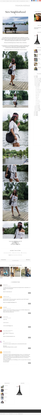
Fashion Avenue (22, 6)
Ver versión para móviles (15, 260)
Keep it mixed (38, 100)
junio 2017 (37, 85)
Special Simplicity (24, 277)
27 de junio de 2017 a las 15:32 (7, 342)
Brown (1, 277)
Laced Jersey (6, 389)
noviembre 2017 (38, 79)
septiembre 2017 (38, 81)
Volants (5, 400)
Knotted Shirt (38, 86)
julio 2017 (37, 84)
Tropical (37, 98)
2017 (35, 77)
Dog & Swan (37, 97)
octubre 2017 (37, 80)
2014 (35, 114)
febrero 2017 (37, 109)
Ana (4, 341)
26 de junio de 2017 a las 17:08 (7, 297)
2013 (35, 115)
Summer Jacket (38, 104)
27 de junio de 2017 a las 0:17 (6, 331)
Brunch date (6, 385)
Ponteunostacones (7, 351)
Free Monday (37, 103)
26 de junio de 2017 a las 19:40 (7, 308)
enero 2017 (37, 110)
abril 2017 (37, 107)
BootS (12, 277)
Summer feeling (38, 92)
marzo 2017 (37, 108)
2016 (35, 111)
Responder (29, 303)
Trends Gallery (6, 296)
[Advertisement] (37, 132)
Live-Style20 (5, 316)
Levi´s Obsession (38, 101)
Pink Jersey (5, 393)
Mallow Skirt (37, 95)
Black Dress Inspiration (7, 330)
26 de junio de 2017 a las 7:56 (6, 286)
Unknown (5, 307)
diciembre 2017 (38, 78)
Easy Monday (37, 94)
